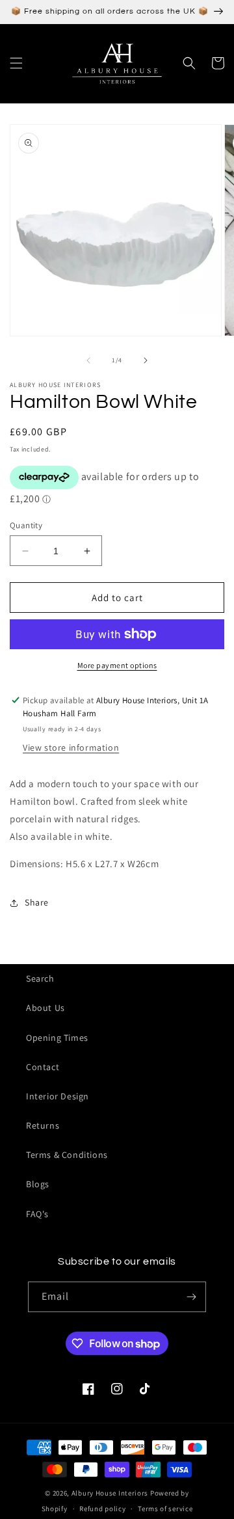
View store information (71, 747)
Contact (42, 1067)
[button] (16, 63)
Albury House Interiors (110, 1493)
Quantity (26, 525)
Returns (42, 1125)
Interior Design (57, 1096)
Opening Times (57, 1037)
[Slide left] (88, 360)
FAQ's (37, 1214)
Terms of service (165, 1508)
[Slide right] (145, 360)
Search (40, 978)
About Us (45, 1008)
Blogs (37, 1184)
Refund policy (102, 1508)
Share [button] (37, 902)
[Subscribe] (191, 1297)
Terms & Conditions (67, 1155)
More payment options (117, 665)
